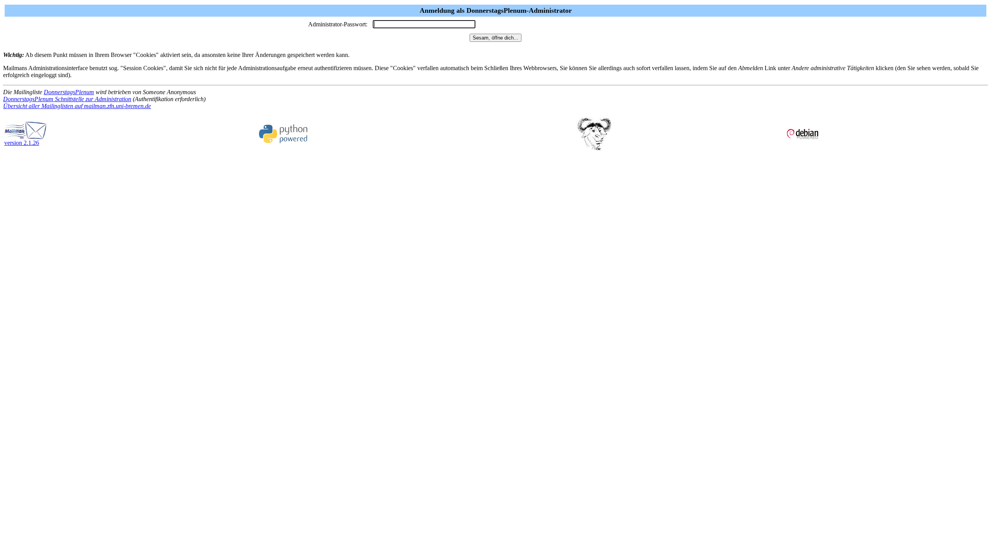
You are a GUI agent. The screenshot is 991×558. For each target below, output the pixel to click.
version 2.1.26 (21, 143)
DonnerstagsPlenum (69, 92)
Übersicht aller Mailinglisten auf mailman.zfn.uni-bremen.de (77, 106)
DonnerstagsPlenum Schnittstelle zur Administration (67, 99)
